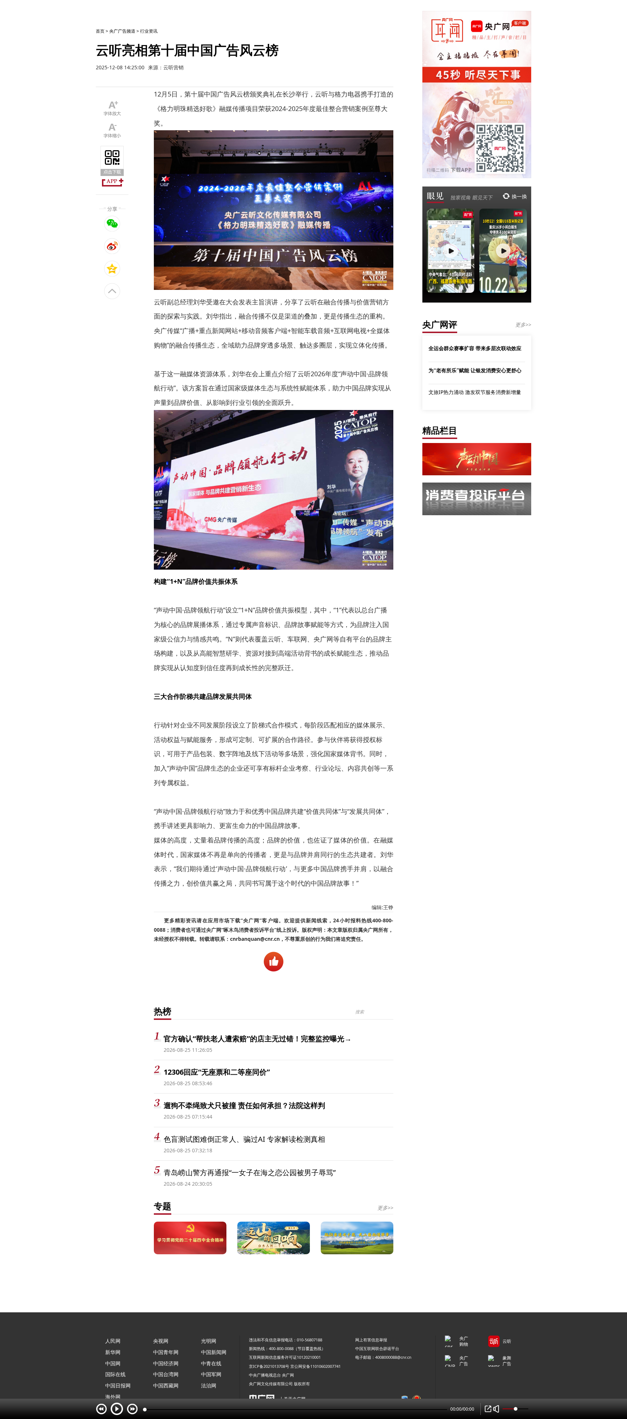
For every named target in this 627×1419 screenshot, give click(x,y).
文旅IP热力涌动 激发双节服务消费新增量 (475, 392)
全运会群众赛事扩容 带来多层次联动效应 (475, 348)
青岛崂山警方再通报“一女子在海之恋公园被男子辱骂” (250, 1172)
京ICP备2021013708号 (269, 1366)
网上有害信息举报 (371, 1339)
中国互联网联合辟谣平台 (377, 1348)
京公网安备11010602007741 (315, 1366)
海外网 (112, 1396)
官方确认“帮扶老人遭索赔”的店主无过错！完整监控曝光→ (258, 1038)
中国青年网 (166, 1352)
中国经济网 (166, 1363)
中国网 (112, 1363)
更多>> (385, 1207)
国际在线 (115, 1374)
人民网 (112, 1340)
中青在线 (211, 1363)
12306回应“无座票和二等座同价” (217, 1072)
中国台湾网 (166, 1374)
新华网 (112, 1352)
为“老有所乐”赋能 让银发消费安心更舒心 (475, 370)
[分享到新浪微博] (112, 246)
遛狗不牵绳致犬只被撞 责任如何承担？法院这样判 (244, 1105)
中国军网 (211, 1374)
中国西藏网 (166, 1385)
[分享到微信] (112, 223)
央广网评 (439, 324)
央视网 (160, 1340)
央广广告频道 (122, 31)
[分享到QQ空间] (112, 268)
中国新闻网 (213, 1352)
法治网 (208, 1385)
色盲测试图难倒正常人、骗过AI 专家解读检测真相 (244, 1139)
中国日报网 (118, 1385)
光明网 (208, 1340)
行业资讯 (148, 31)
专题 (162, 1206)
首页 (100, 31)
